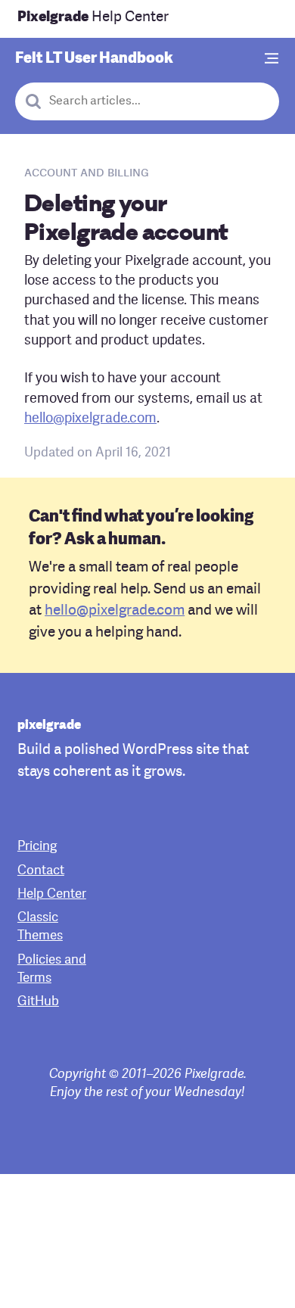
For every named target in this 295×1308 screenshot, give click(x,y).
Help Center (93, 18)
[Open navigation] (272, 59)
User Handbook (94, 59)
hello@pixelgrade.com (90, 419)
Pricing (37, 846)
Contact (40, 870)
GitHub (38, 1001)
